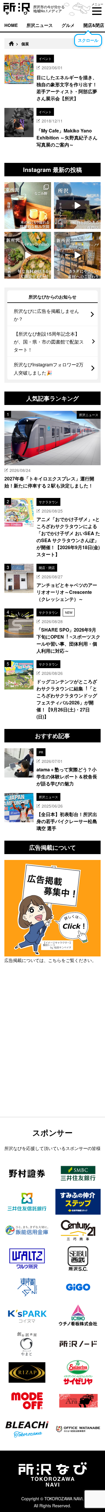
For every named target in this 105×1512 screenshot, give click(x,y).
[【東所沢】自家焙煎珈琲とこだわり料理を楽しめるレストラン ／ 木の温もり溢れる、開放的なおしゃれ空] (27, 205)
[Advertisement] (52, 1055)
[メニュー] (97, 11)
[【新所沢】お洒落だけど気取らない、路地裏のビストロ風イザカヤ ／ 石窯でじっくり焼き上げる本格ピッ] (27, 255)
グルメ (68, 25)
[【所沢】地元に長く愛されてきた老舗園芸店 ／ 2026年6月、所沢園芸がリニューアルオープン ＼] (77, 205)
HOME (11, 25)
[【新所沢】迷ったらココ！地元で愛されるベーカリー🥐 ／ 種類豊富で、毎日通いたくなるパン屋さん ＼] (77, 255)
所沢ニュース (40, 25)
